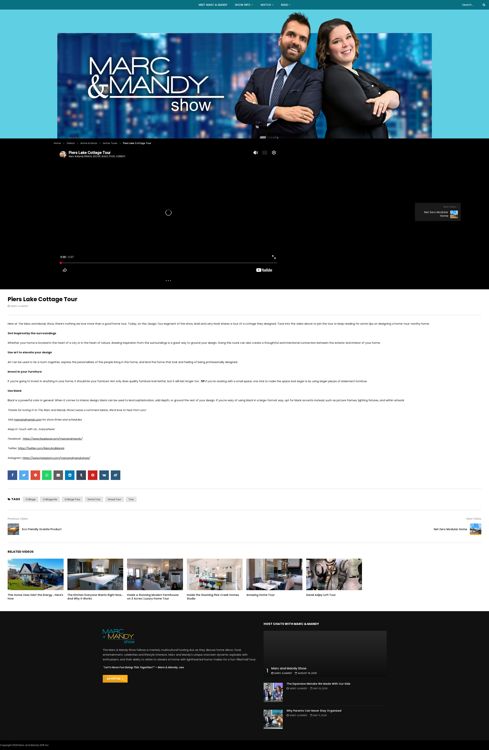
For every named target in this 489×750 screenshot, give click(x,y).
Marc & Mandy (19, 306)
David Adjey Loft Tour (321, 595)
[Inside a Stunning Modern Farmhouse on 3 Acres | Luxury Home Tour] (155, 574)
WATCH (266, 5)
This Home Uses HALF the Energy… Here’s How (35, 596)
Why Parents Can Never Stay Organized (314, 711)
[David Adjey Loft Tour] (334, 574)
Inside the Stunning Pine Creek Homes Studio (213, 596)
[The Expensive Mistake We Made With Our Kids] (273, 692)
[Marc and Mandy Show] (244, 74)
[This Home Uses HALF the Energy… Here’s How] (36, 574)
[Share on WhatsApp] (47, 475)
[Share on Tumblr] (81, 475)
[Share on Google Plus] (35, 475)
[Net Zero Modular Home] (475, 529)
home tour (94, 499)
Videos (71, 143)
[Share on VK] (104, 475)
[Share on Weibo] (115, 475)
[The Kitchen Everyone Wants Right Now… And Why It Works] (95, 574)
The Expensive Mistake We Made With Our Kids (318, 684)
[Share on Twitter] (24, 475)
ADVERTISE (114, 678)
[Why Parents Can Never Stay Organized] (273, 719)
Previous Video (18, 519)
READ (284, 5)
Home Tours (110, 143)
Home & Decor (88, 143)
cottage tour (72, 499)
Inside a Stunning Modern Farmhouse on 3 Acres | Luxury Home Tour (153, 596)
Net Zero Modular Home (450, 529)
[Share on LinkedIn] (69, 475)
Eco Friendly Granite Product (42, 529)
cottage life (50, 499)
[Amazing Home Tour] (274, 574)
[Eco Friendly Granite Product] (13, 529)
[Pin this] (92, 475)
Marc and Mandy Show (288, 668)
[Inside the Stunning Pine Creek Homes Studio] (215, 574)
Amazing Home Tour (260, 595)
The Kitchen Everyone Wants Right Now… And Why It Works (95, 596)
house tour (114, 499)
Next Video (473, 519)
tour (131, 499)
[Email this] (58, 475)
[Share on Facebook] (12, 475)
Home (57, 143)
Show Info (242, 5)
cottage (30, 499)
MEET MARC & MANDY (213, 5)
